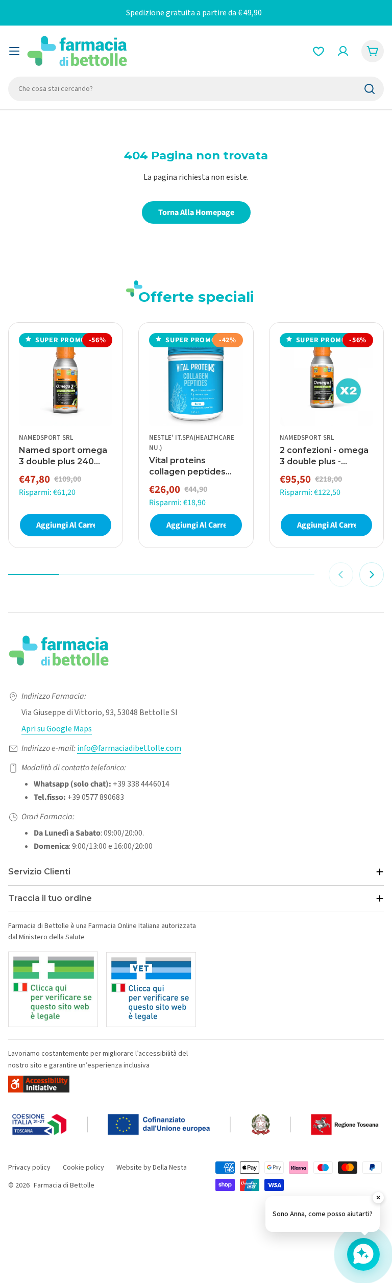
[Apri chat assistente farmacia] (363, 1254)
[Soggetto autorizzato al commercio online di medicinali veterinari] (151, 989)
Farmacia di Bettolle (64, 1185)
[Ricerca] (369, 89)
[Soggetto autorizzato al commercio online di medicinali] (53, 989)
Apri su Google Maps (56, 728)
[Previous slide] (341, 574)
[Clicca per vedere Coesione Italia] (196, 1124)
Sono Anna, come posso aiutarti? (323, 1214)
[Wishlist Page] (318, 51)
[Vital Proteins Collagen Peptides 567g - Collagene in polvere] (195, 379)
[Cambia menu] (14, 51)
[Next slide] (371, 574)
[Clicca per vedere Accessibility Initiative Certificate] (38, 1084)
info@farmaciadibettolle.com (129, 748)
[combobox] (196, 89)
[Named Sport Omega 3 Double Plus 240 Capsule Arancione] (65, 379)
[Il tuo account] (343, 51)
